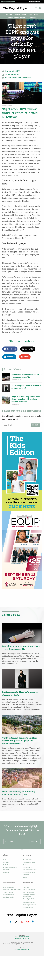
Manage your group (29, 902)
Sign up (35, 425)
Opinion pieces (27, 867)
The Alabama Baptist (8, 1)
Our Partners (6, 865)
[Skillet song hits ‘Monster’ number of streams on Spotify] (6, 388)
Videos (25, 877)
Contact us (6, 872)
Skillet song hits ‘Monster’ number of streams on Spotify (26, 387)
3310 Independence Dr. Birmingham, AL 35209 (22, 937)
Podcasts (26, 875)
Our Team (5, 862)
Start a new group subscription (28, 899)
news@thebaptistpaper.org (22, 949)
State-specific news (29, 862)
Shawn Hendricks (13, 75)
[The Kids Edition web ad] (22, 471)
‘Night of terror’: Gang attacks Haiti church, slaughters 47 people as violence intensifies (26, 399)
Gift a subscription (28, 892)
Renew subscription (29, 890)
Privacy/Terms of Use (9, 943)
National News (24, 78)
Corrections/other (8, 895)
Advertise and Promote (10, 867)
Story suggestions (8, 887)
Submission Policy (8, 897)
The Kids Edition (20, 14)
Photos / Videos (8, 892)
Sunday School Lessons (16, 17)
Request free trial (28, 907)
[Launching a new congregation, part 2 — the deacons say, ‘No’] (6, 377)
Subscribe (26, 887)
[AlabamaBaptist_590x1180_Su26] (22, 550)
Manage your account (29, 905)
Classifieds (32, 17)
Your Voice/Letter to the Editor (12, 890)
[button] (40, 8)
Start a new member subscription (29, 895)
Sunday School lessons (30, 870)
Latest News (33, 14)
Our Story (5, 860)
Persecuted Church (29, 872)
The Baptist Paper (34, 1)
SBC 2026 (9, 14)
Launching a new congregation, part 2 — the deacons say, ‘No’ (27, 376)
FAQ (23, 943)
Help (18, 943)
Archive (25, 865)
